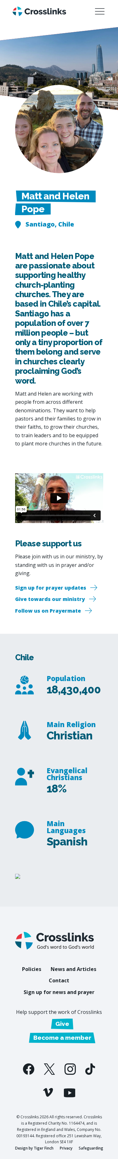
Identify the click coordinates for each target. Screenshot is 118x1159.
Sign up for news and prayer (59, 992)
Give (62, 1023)
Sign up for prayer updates (50, 587)
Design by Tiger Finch (34, 1148)
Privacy (66, 1148)
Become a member (62, 1037)
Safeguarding (91, 1148)
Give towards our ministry (50, 599)
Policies (31, 969)
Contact (59, 980)
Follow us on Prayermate (48, 610)
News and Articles (73, 969)
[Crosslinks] (39, 11)
